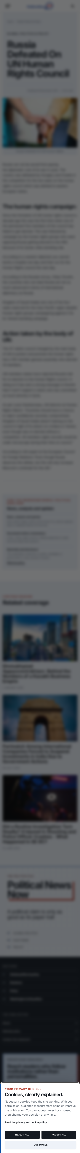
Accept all (59, 1134)
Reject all (22, 1134)
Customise (40, 1144)
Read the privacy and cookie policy (26, 1122)
